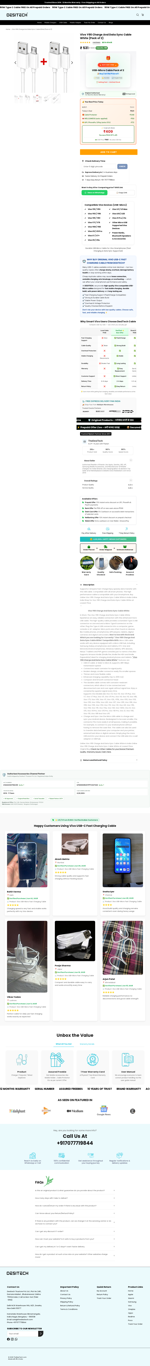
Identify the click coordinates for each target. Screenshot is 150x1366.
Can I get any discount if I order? (49, 1231)
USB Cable (63, 22)
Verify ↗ (21, 785)
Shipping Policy (66, 1302)
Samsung (132, 1302)
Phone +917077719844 (16, 1322)
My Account (102, 1291)
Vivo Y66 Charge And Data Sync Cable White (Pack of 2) (32, 29)
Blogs (111, 22)
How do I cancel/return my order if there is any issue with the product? (65, 1205)
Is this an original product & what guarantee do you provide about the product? (70, 1190)
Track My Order (89, 22)
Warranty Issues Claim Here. (99, 752)
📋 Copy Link (121, 192)
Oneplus (131, 1309)
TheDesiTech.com (20, 1357)
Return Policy (102, 1294)
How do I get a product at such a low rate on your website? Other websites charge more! (71, 1255)
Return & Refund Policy (70, 1305)
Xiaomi (131, 1298)
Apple (130, 1294)
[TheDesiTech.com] (17, 15)
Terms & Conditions (68, 1309)
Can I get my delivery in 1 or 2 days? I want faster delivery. (60, 1246)
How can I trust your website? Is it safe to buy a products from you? (64, 1239)
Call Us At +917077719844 (75, 1140)
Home (39, 22)
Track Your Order (104, 1298)
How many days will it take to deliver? (51, 1198)
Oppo (130, 1313)
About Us (64, 1291)
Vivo (130, 1305)
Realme (131, 1316)
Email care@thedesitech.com (20, 1319)
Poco (130, 1320)
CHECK (122, 166)
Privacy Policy (66, 1298)
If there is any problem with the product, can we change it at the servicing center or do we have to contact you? (73, 1222)
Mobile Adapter (75, 22)
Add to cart (108, 152)
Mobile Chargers (50, 22)
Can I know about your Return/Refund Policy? (54, 1213)
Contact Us (102, 22)
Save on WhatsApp (96, 192)
